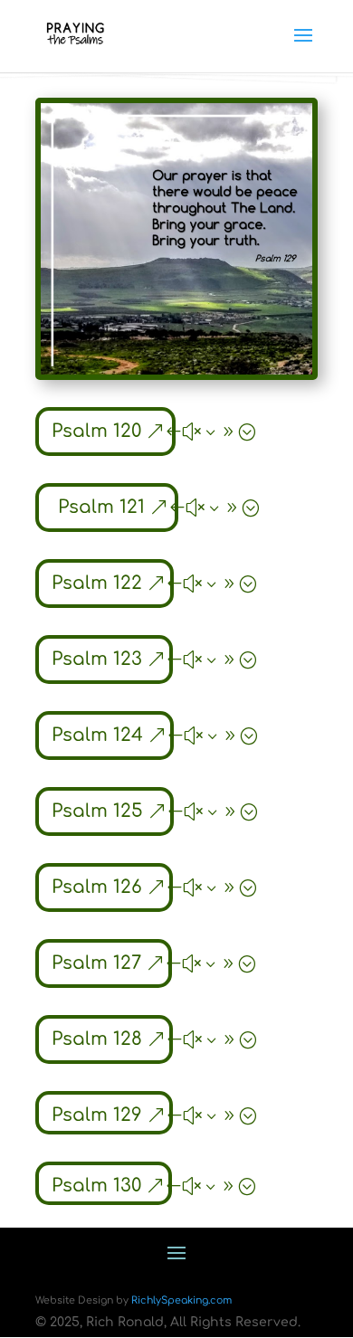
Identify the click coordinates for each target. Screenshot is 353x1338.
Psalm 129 (97, 1115)
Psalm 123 (97, 659)
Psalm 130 (96, 1185)
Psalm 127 (96, 963)
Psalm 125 (97, 811)
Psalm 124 (97, 735)
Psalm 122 (97, 583)
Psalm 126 (97, 887)
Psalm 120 (96, 431)
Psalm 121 (101, 507)
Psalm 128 (97, 1039)
